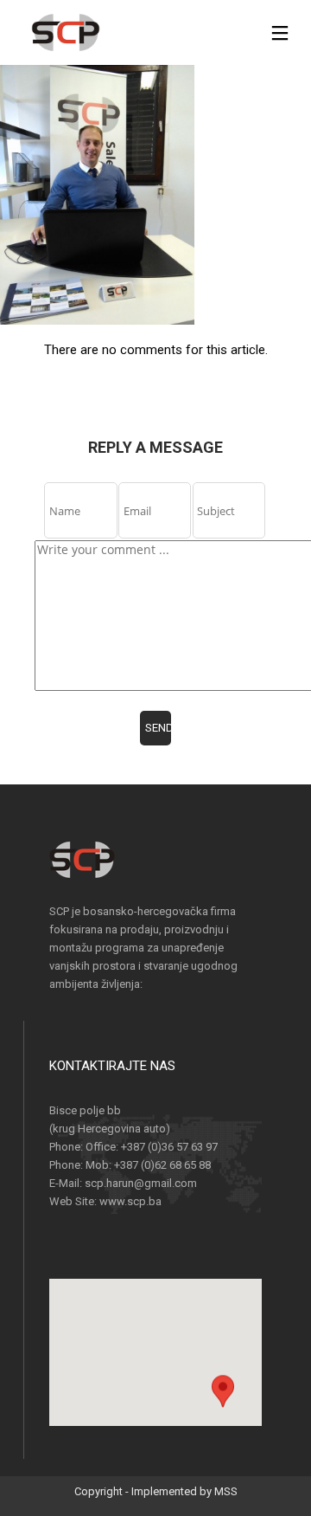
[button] (223, 1406)
